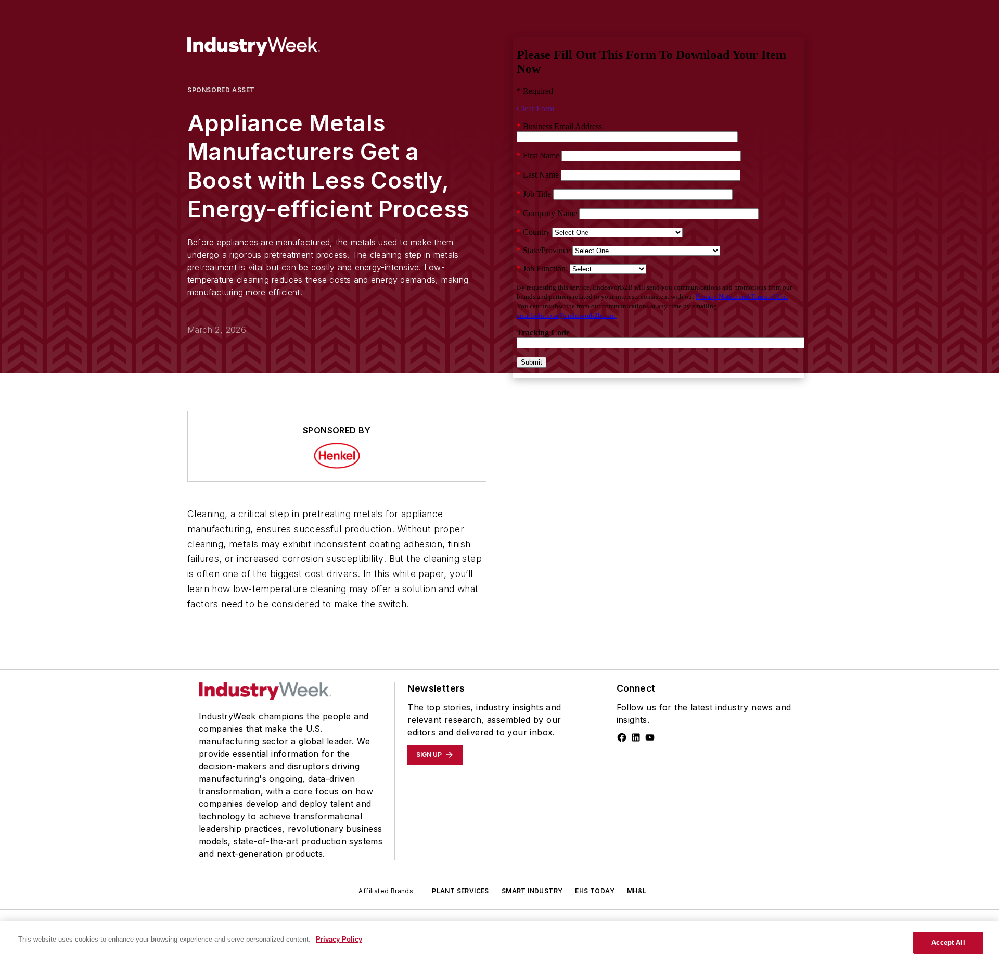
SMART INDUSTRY (532, 891)
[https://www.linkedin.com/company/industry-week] (636, 737)
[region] (499, 942)
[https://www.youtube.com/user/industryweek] (650, 737)
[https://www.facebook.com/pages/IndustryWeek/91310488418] (622, 737)
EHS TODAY (594, 891)
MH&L (637, 891)
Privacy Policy (339, 939)
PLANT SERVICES (460, 891)
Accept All (948, 942)
